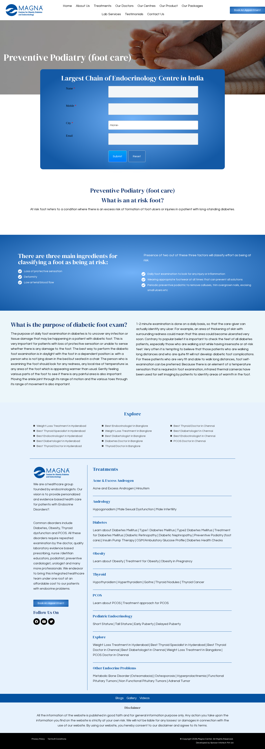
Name (70, 88)
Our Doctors (124, 6)
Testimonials (134, 14)
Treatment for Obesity (142, 561)
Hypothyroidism (105, 582)
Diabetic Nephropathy (175, 535)
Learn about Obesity (108, 561)
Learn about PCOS (107, 603)
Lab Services (111, 14)
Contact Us (155, 14)
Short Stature (103, 624)
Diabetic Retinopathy (141, 535)
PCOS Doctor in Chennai (111, 655)
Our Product (169, 6)
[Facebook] (36, 621)
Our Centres (147, 6)
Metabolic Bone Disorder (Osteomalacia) (123, 676)
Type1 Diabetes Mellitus (157, 530)
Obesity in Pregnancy (176, 561)
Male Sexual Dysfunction (135, 509)
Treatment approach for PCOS (146, 603)
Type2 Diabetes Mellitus (194, 530)
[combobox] (153, 125)
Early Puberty (144, 624)
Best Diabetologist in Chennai (143, 650)
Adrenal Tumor (179, 681)
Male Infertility (166, 509)
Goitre (149, 582)
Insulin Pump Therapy (118, 540)
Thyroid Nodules (167, 582)
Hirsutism (143, 488)
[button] (117, 156)
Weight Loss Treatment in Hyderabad (121, 645)
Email (69, 135)
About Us (83, 6)
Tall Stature (123, 624)
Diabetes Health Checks (205, 540)
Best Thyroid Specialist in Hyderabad (178, 645)
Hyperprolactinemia (192, 676)
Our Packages (192, 6)
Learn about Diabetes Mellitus (115, 530)
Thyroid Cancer (193, 582)
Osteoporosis (165, 676)
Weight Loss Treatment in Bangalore (194, 650)
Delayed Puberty (168, 624)
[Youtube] (44, 621)
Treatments (102, 6)
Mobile (71, 105)
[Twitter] (51, 621)
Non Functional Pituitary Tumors (142, 681)
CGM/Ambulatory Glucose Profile (161, 540)
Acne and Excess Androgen (113, 488)
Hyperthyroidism (130, 582)
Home (67, 6)
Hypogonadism (104, 509)
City (69, 123)
